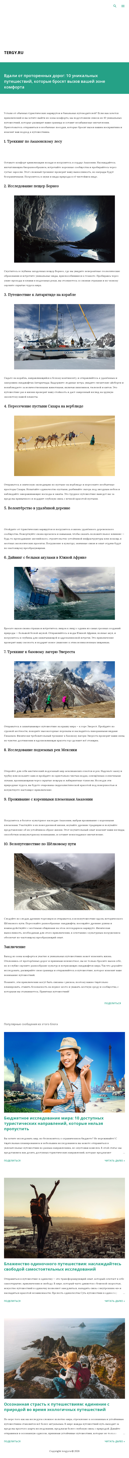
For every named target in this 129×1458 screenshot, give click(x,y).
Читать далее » (115, 1160)
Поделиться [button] (112, 1003)
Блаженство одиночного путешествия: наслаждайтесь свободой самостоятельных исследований (62, 1266)
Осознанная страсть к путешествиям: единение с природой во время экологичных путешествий (56, 1406)
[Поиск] (115, 6)
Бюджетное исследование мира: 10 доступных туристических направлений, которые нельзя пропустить (54, 1123)
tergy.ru (14, 52)
